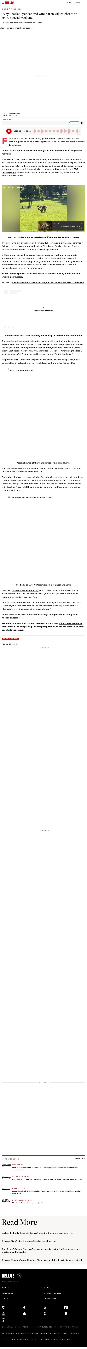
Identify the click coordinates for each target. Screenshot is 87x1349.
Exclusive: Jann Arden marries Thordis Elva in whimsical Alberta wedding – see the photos (47, 1179)
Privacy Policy (8, 1333)
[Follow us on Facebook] (33, 1307)
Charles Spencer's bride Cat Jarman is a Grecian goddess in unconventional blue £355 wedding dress (45, 1168)
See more (79, 1158)
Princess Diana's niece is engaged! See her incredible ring (29, 1241)
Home (5, 9)
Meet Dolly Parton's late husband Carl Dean (28, 1203)
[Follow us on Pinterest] (54, 1313)
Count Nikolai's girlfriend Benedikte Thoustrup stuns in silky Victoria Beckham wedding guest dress (46, 1192)
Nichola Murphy (14, 114)
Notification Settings (28, 1333)
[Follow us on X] (54, 1307)
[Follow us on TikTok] (74, 1307)
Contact (6, 1298)
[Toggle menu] (3, 3)
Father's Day (53, 138)
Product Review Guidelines (57, 1340)
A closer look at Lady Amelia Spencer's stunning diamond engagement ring (37, 1233)
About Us (6, 1288)
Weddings (16, 9)
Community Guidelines (41, 1327)
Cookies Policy (22, 1327)
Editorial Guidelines (69, 1333)
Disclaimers (7, 1327)
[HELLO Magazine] (9, 3)
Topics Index (50, 1298)
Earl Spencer (10, 644)
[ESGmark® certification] (18, 1276)
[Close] (81, 223)
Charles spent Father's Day (25, 590)
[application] (43, 208)
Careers (39, 1340)
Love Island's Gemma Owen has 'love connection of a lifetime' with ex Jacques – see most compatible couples (41, 1250)
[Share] (82, 123)
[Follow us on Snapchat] (33, 1313)
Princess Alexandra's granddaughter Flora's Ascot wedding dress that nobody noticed (42, 1260)
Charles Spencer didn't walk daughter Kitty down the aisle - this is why (48, 282)
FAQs (46, 1288)
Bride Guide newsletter (70, 623)
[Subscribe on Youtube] (12, 1313)
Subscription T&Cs (52, 1293)
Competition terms (48, 1333)
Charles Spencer (41, 142)
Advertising (7, 1293)
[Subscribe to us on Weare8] (74, 1313)
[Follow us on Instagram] (12, 1307)
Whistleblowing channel (66, 1327)
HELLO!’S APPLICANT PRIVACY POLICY (17, 1340)
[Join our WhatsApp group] (12, 1320)
